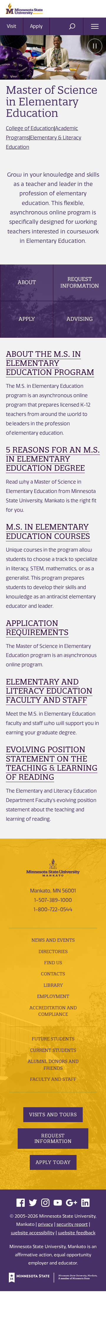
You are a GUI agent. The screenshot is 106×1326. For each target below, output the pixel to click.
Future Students (53, 1039)
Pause (94, 46)
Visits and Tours (53, 1114)
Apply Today (53, 1162)
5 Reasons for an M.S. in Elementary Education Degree (53, 459)
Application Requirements (37, 627)
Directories (53, 951)
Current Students (53, 1050)
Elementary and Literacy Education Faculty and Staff (49, 691)
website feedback (76, 1232)
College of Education (30, 128)
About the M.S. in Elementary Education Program (50, 363)
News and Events (53, 940)
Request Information (79, 282)
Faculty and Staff (53, 1079)
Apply (36, 26)
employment (53, 996)
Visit (11, 26)
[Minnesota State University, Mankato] (53, 867)
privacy (45, 1224)
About (27, 282)
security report (72, 1224)
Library (53, 985)
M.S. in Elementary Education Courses (48, 531)
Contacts (53, 974)
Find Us (53, 962)
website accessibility (32, 1232)
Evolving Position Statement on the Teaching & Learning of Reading (51, 763)
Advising (80, 318)
